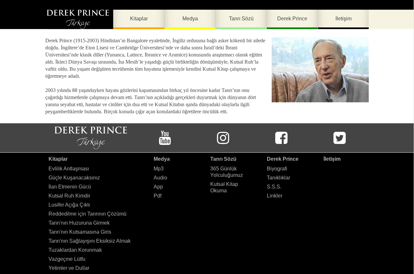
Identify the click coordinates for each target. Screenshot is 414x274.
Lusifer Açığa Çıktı (69, 205)
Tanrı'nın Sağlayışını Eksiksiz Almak (90, 241)
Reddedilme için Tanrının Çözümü (87, 214)
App (158, 186)
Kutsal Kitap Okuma (224, 187)
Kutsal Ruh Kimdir (69, 195)
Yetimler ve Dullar (69, 268)
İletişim (332, 159)
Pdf (157, 195)
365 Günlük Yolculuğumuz (226, 172)
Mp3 (159, 168)
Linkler (274, 195)
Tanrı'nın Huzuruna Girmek (79, 223)
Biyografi (277, 168)
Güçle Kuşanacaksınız (74, 177)
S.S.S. (274, 186)
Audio (160, 177)
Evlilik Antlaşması (69, 168)
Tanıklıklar (278, 177)
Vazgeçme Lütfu (67, 259)
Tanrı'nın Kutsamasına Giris (80, 232)
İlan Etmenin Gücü (70, 186)
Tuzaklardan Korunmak (75, 250)
